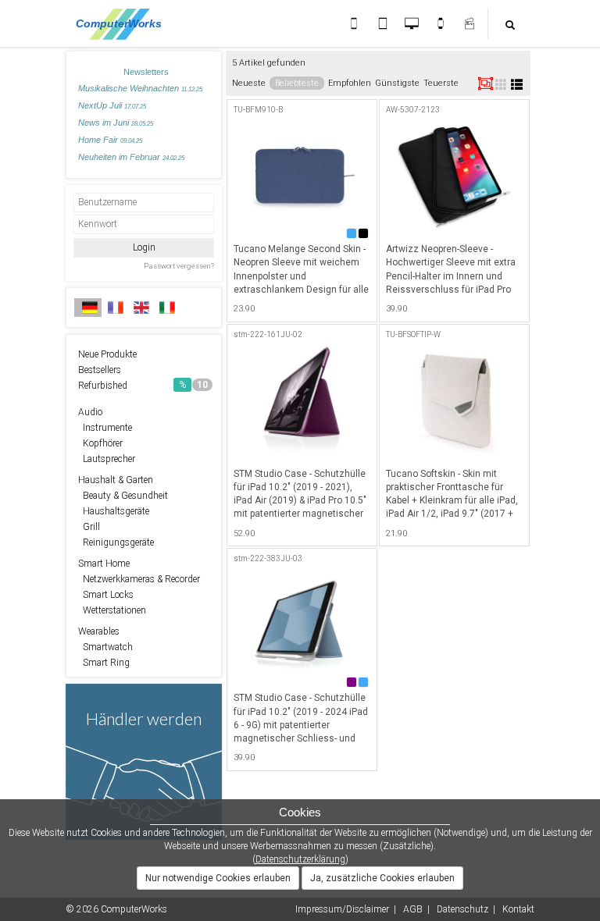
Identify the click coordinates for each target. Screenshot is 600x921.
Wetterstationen (112, 610)
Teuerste (441, 83)
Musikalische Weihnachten (140, 88)
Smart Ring (104, 662)
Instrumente (105, 427)
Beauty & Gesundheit (123, 495)
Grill (89, 526)
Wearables (99, 631)
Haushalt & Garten (115, 480)
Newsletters (146, 71)
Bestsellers (99, 369)
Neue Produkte (107, 354)
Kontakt (518, 909)
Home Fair (110, 139)
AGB (413, 909)
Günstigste (397, 83)
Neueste (249, 83)
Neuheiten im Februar (131, 157)
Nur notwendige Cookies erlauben (218, 878)
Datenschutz (462, 909)
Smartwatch (105, 647)
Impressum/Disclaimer (342, 909)
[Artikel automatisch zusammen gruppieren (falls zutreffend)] (485, 83)
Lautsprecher (106, 458)
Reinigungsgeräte (116, 542)
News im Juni (115, 122)
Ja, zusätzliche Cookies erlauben (382, 878)
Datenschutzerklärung (300, 859)
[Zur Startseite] (123, 23)
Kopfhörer (100, 443)
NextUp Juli (112, 105)
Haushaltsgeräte (113, 511)
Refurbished (143, 385)
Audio (90, 412)
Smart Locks (106, 594)
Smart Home (104, 563)
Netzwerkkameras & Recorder (139, 579)
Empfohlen (349, 83)
